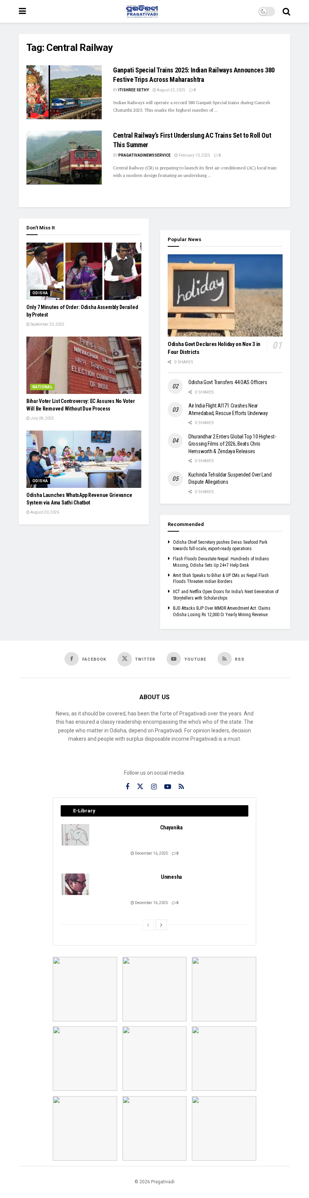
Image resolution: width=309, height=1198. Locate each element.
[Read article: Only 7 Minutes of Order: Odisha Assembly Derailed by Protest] (83, 271)
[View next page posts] (161, 925)
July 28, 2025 (42, 418)
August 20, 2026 (44, 512)
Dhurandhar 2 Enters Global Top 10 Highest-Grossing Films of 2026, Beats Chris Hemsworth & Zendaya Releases (232, 444)
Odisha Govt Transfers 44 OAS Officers (227, 382)
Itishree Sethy (133, 90)
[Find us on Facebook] (127, 787)
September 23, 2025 (47, 324)
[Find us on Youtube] (167, 787)
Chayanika (171, 827)
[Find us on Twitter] (140, 786)
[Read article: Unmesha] (76, 884)
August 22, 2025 (170, 90)
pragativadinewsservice (144, 155)
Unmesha (171, 877)
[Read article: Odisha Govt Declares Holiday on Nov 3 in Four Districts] (225, 295)
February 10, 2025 (194, 155)
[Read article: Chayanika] (76, 835)
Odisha (40, 293)
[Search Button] (286, 11)
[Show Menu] (22, 11)
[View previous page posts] (148, 925)
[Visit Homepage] (142, 11)
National (42, 387)
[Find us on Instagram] (154, 787)
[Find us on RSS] (181, 787)
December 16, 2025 (151, 853)
